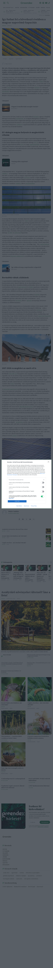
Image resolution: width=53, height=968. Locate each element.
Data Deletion (19, 505)
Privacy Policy (34, 505)
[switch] (42, 482)
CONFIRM (17, 501)
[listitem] (26, 479)
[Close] (49, 462)
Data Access (26, 505)
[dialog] (26, 484)
